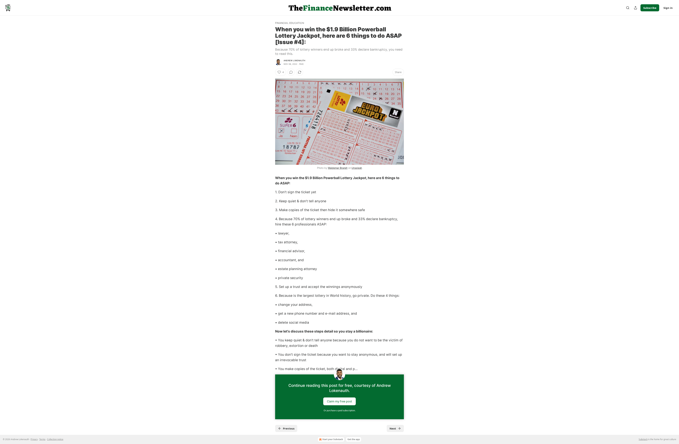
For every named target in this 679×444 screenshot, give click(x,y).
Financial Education (289, 22)
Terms (42, 439)
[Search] (627, 7)
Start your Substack (332, 439)
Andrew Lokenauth (294, 60)
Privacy (34, 439)
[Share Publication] (635, 7)
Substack (643, 439)
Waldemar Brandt (337, 167)
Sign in (668, 8)
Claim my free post (339, 401)
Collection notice (55, 439)
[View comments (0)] (291, 72)
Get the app (353, 439)
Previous (288, 428)
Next (393, 428)
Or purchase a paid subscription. (339, 410)
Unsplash (357, 167)
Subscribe (649, 8)
